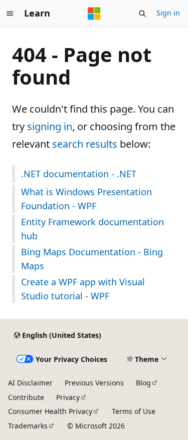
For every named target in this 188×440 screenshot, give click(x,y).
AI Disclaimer (30, 382)
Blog (143, 382)
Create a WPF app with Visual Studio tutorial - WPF (83, 289)
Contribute (26, 397)
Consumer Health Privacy (50, 411)
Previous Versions (94, 382)
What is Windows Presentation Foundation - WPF (86, 199)
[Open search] (142, 14)
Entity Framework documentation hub (92, 229)
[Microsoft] (94, 13)
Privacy (68, 397)
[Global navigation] (10, 14)
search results (84, 144)
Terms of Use (133, 411)
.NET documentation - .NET (78, 174)
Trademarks (28, 425)
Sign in (168, 13)
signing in (49, 126)
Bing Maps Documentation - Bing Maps (92, 259)
